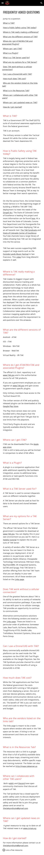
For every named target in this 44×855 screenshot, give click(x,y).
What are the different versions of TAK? (20, 36)
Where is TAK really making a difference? (21, 32)
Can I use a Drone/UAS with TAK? (17, 74)
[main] (22, 12)
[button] (2, 3)
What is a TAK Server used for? (16, 57)
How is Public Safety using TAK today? (20, 27)
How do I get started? (12, 107)
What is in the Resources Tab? (16, 90)
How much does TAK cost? (14, 78)
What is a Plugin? (10, 53)
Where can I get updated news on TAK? (20, 102)
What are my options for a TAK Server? (20, 62)
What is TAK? (9, 23)
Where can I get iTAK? (12, 48)
